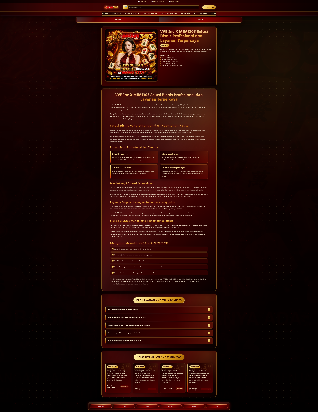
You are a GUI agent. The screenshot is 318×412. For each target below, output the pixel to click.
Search (125, 7)
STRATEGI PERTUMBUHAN (169, 13)
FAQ (195, 13)
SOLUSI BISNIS (116, 13)
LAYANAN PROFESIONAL (131, 13)
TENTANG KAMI (185, 13)
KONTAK (213, 13)
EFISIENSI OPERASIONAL (150, 13)
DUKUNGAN (203, 13)
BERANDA (105, 13)
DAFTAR (118, 20)
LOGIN (200, 20)
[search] (161, 7)
